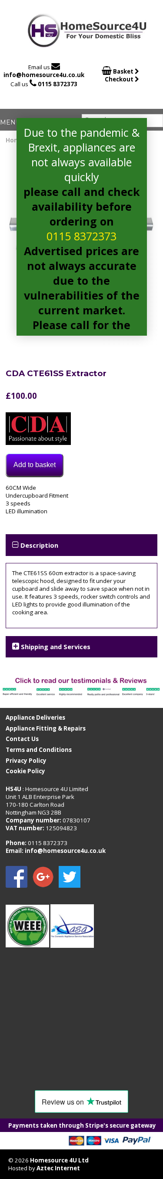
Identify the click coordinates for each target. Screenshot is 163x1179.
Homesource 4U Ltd (59, 1160)
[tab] (81, 545)
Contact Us (22, 739)
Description (39, 545)
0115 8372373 (57, 84)
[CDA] (38, 429)
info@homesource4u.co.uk (43, 75)
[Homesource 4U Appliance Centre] (87, 44)
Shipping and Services (55, 646)
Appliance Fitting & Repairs (46, 728)
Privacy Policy (26, 761)
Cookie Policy (25, 771)
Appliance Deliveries (35, 717)
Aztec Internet (58, 1168)
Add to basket (34, 464)
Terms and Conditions (39, 750)
